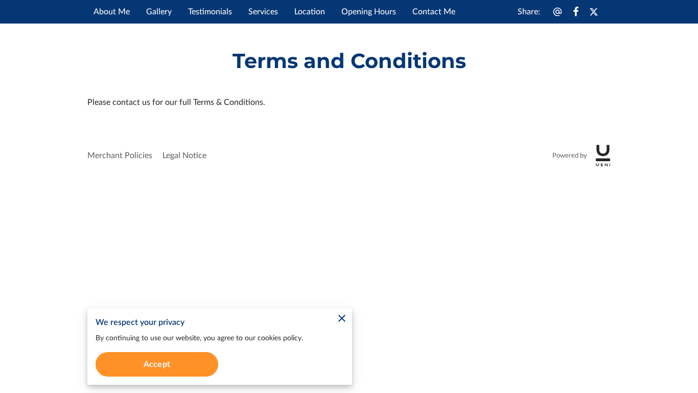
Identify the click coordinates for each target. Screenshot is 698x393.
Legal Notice (184, 155)
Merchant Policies (119, 155)
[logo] (603, 155)
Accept (157, 364)
